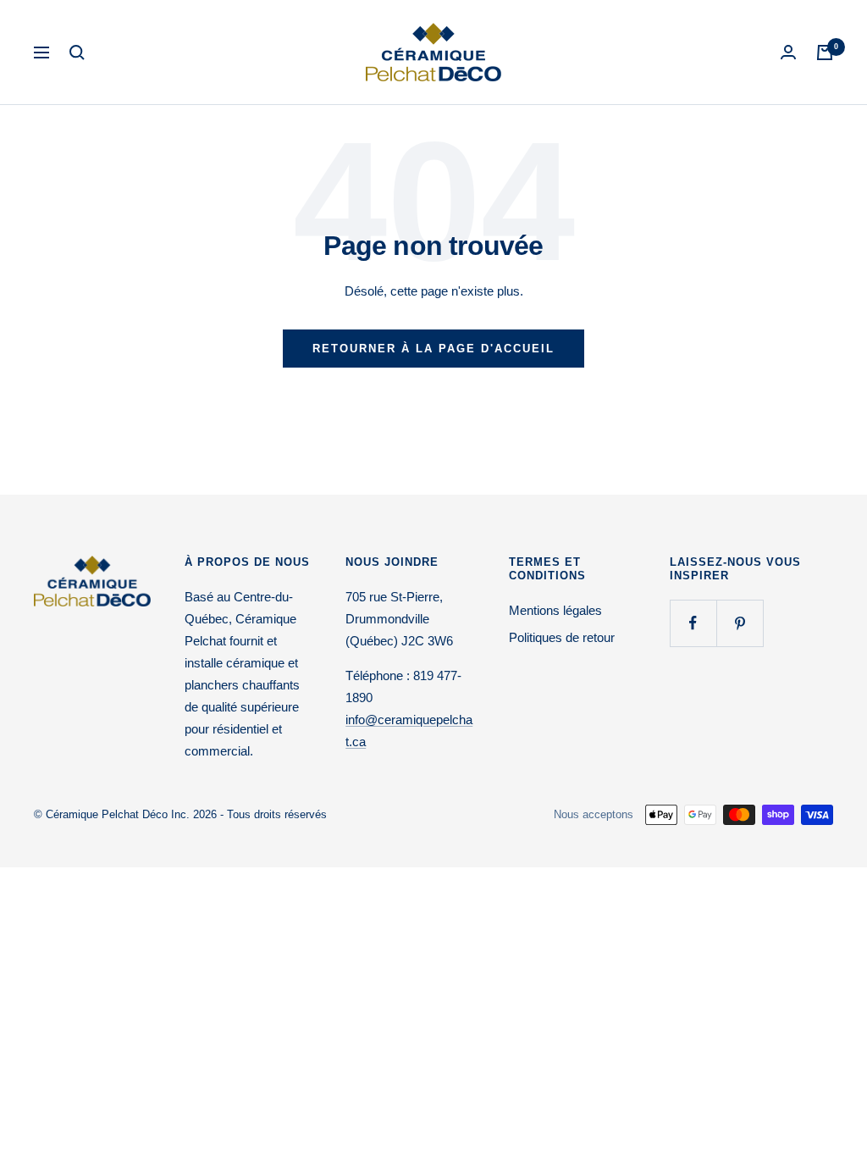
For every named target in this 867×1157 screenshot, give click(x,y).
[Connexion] (788, 52)
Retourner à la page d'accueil (433, 348)
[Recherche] (77, 52)
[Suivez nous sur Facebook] (693, 623)
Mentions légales (555, 610)
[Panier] (824, 52)
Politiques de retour (562, 637)
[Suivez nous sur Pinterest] (739, 623)
